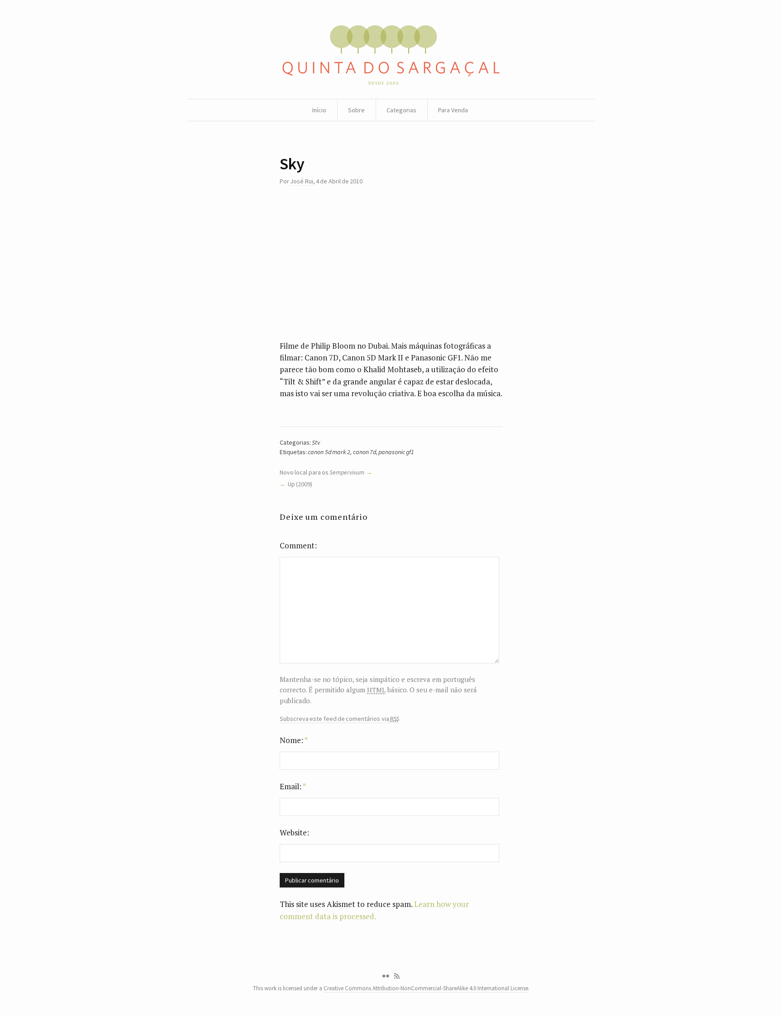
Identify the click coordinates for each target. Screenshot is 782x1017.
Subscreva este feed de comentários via (339, 719)
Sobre (356, 110)
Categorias (401, 110)
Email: (293, 786)
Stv (316, 442)
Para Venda (453, 110)
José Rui (301, 181)
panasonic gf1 (396, 452)
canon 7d (364, 452)
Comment (297, 545)
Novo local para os (322, 472)
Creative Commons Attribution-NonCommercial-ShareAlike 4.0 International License (426, 988)
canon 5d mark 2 (329, 452)
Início (319, 110)
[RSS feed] (397, 976)
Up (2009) (300, 484)
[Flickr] (385, 976)
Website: (294, 832)
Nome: (294, 740)
